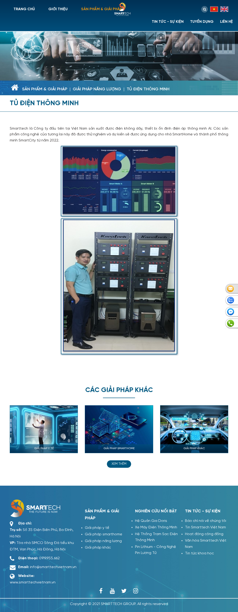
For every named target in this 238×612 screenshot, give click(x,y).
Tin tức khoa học (199, 553)
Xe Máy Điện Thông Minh (156, 527)
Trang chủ (24, 9)
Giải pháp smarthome (103, 534)
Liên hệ (226, 22)
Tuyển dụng (202, 22)
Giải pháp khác (98, 548)
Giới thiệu (58, 9)
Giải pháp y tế (97, 528)
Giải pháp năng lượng (97, 89)
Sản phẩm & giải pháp (101, 9)
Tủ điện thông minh (148, 89)
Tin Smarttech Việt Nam (205, 527)
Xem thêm (119, 464)
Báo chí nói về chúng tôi (205, 521)
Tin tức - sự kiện (168, 22)
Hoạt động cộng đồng (204, 534)
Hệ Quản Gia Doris (151, 521)
